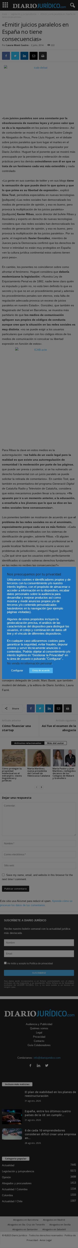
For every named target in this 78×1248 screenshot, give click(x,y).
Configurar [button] (17, 670)
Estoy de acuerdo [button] (41, 670)
